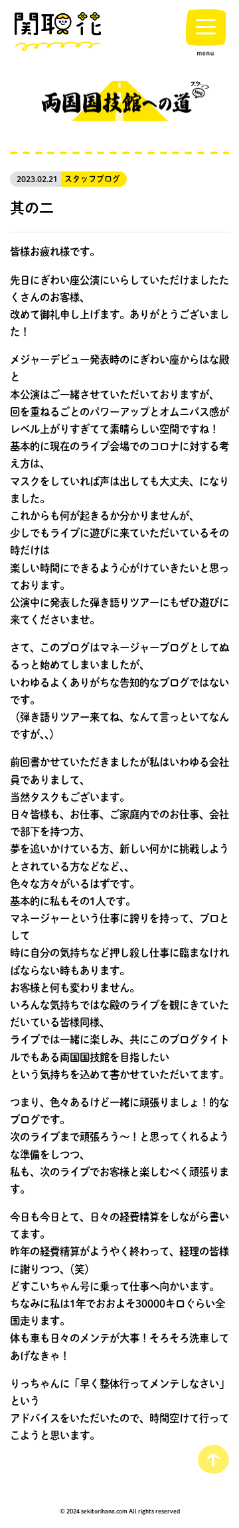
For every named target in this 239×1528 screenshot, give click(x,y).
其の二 (32, 207)
